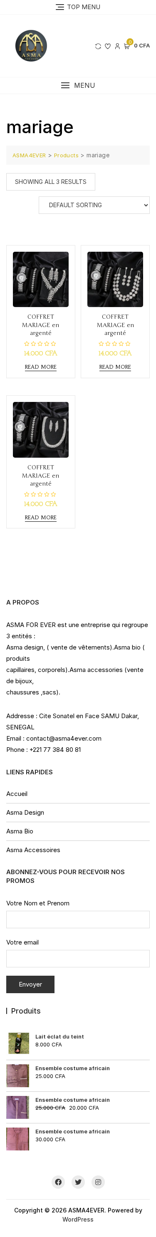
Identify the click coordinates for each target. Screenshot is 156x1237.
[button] (78, 85)
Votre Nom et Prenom (37, 903)
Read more (41, 367)
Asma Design (25, 812)
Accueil (16, 794)
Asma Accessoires (33, 850)
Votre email (22, 942)
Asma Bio (19, 831)
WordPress (78, 1219)
